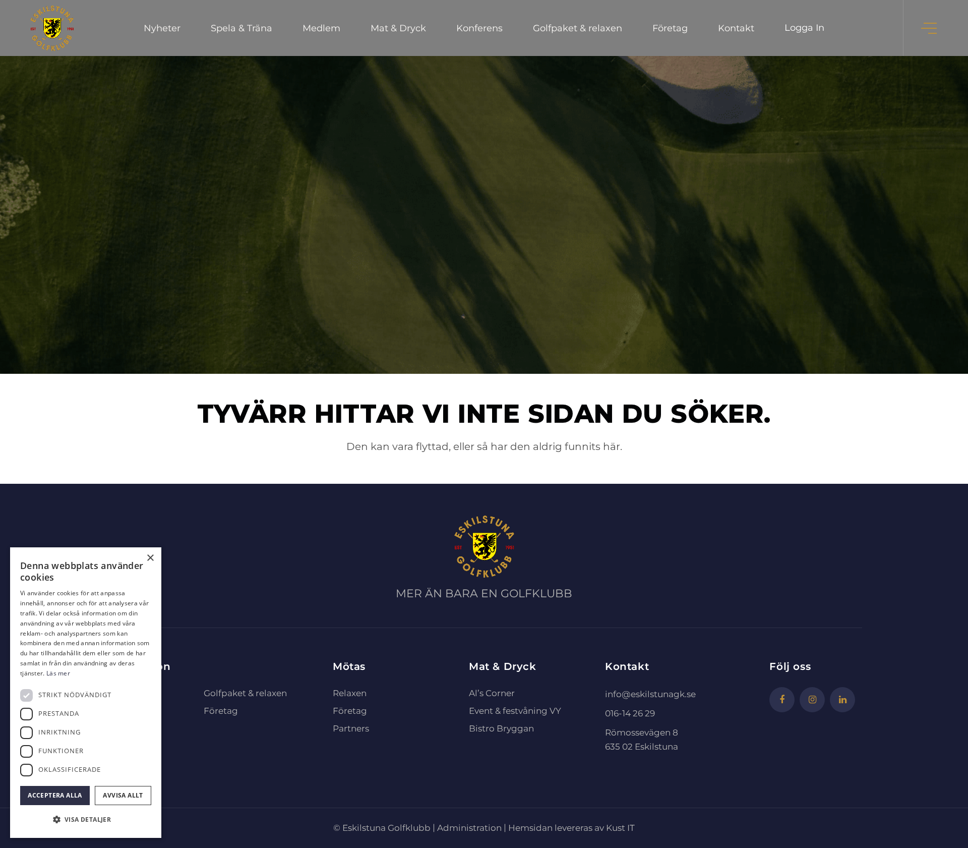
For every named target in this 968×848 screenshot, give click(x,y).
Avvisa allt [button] (123, 795)
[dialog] (85, 692)
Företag (221, 711)
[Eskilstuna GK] (52, 28)
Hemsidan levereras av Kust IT (571, 828)
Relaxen (350, 693)
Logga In (804, 27)
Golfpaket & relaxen (245, 693)
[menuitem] (162, 28)
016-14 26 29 (630, 713)
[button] (85, 820)
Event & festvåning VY (515, 711)
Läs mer (58, 673)
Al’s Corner (492, 693)
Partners (351, 728)
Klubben (124, 746)
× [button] (150, 558)
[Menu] (930, 28)
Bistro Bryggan (501, 728)
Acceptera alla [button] (55, 795)
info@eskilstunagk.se (650, 694)
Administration (469, 828)
